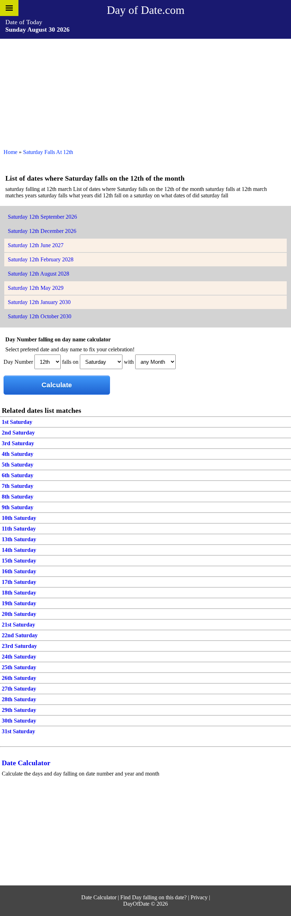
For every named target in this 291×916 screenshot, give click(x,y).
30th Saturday (19, 721)
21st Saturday (18, 625)
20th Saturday (19, 614)
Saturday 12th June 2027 (36, 245)
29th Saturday (19, 710)
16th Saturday (19, 571)
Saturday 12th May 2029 (36, 288)
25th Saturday (19, 667)
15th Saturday (19, 561)
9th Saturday (17, 507)
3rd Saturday (18, 443)
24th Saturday (19, 657)
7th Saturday (17, 486)
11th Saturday (19, 529)
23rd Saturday (19, 646)
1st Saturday (17, 422)
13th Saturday (19, 539)
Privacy (199, 897)
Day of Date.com (146, 10)
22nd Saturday (20, 635)
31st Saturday (18, 731)
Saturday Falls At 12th (48, 152)
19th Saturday (19, 603)
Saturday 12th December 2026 (42, 231)
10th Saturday (19, 518)
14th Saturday (19, 550)
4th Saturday (17, 454)
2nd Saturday (18, 433)
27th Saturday (19, 689)
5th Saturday (17, 465)
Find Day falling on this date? (153, 897)
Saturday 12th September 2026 (42, 217)
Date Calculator (26, 763)
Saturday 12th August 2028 (38, 274)
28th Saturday (19, 699)
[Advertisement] (145, 92)
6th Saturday (17, 475)
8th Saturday (17, 497)
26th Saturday (19, 678)
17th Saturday (19, 582)
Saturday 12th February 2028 (40, 259)
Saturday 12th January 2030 (39, 302)
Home (10, 152)
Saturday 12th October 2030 (39, 316)
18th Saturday (19, 593)
